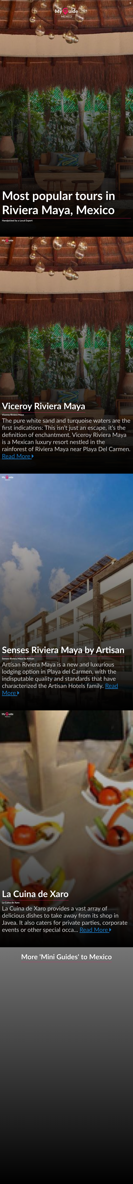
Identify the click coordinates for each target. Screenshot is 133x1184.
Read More (17, 456)
